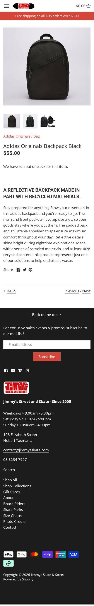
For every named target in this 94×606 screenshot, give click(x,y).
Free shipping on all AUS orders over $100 (47, 16)
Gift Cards (11, 491)
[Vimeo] (20, 370)
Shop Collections (17, 485)
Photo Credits (14, 521)
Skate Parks (13, 509)
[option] (11, 121)
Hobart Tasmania (17, 440)
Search (9, 469)
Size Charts (12, 515)
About (8, 497)
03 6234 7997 (15, 459)
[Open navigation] (6, 6)
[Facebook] (6, 370)
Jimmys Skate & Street (47, 574)
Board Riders (14, 503)
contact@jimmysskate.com (26, 449)
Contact (9, 527)
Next (86, 290)
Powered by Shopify (18, 579)
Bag (36, 136)
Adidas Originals (16, 136)
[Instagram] (27, 370)
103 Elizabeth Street (20, 434)
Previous (72, 290)
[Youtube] (13, 370)
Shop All (10, 479)
